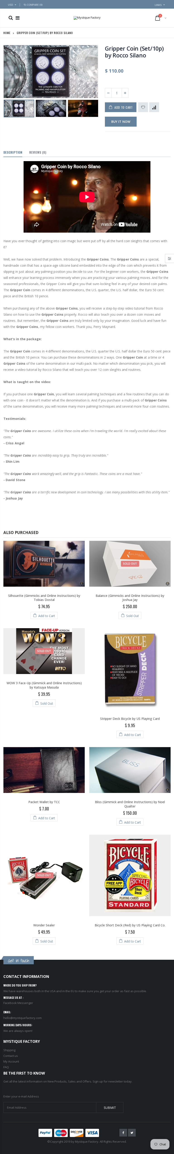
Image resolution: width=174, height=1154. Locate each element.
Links (158, 5)
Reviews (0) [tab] (37, 152)
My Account (11, 1061)
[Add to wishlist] (143, 107)
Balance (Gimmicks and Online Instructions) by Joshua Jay (130, 597)
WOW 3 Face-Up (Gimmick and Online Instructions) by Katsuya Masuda (44, 685)
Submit (110, 1107)
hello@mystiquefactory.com (22, 1018)
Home (6, 33)
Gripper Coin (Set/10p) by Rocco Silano (134, 51)
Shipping (9, 1050)
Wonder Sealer (44, 925)
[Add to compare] (154, 107)
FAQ (6, 1067)
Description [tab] (12, 152)
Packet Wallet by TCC (44, 802)
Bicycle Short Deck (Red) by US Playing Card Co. (130, 925)
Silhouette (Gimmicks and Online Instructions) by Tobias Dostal (44, 597)
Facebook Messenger (18, 1003)
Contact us (10, 1056)
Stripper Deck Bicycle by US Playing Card (130, 718)
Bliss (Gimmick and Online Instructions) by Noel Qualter (130, 804)
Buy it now (120, 121)
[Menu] (17, 18)
